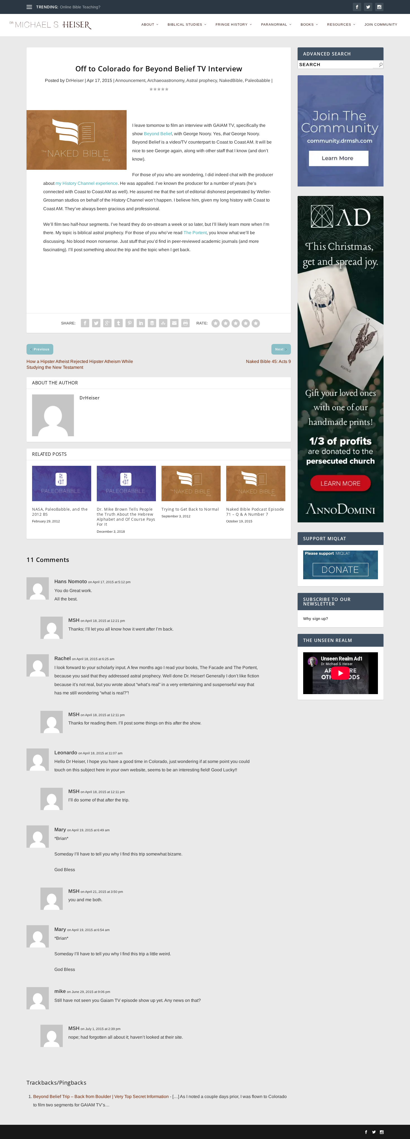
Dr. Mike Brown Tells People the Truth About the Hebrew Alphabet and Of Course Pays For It (126, 517)
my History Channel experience (87, 183)
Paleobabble (257, 80)
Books (307, 24)
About (147, 24)
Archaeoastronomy (165, 80)
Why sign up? (315, 618)
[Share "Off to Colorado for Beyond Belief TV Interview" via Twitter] (96, 323)
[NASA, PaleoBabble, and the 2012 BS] (61, 483)
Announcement (130, 80)
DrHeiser (75, 80)
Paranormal (274, 24)
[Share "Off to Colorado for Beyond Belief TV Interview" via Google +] (107, 323)
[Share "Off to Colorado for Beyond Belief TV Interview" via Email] (174, 323)
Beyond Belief (158, 133)
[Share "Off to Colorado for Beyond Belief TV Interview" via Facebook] (85, 323)
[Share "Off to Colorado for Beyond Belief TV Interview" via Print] (185, 323)
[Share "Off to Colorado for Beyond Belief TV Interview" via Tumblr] (118, 323)
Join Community (381, 24)
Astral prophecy (201, 80)
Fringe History (232, 24)
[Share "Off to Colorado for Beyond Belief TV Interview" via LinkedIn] (140, 323)
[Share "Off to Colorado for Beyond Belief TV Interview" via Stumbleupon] (163, 323)
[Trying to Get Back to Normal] (191, 483)
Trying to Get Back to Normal (190, 509)
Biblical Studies (185, 24)
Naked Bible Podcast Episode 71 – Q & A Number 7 (255, 512)
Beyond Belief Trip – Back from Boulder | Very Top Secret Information (101, 1096)
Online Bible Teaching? (80, 7)
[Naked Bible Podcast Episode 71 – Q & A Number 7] (255, 483)
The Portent (195, 232)
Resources (339, 24)
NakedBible (231, 80)
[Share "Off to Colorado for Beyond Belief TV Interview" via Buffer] (152, 323)
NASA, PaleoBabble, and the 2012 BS (60, 512)
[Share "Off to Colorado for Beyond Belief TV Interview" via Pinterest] (129, 323)
